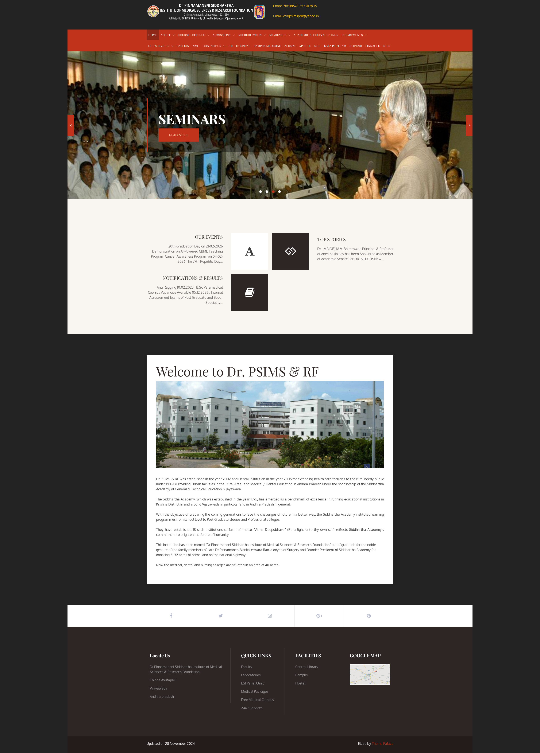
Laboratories (251, 675)
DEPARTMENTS (352, 35)
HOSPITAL (243, 46)
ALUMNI (290, 46)
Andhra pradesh (162, 696)
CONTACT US (212, 46)
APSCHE (305, 46)
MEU (317, 46)
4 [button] (279, 192)
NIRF (386, 46)
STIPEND (356, 46)
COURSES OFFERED (191, 35)
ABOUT (165, 35)
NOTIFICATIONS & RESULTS (193, 278)
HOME (152, 35)
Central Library (306, 667)
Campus (301, 675)
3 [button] (273, 192)
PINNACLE (372, 46)
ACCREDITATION (250, 35)
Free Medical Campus (257, 700)
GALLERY (183, 46)
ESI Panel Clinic (252, 683)
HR (230, 46)
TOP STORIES (331, 239)
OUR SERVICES (158, 46)
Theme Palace (382, 743)
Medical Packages (254, 691)
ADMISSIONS (222, 35)
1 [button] (260, 192)
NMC (196, 46)
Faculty (246, 667)
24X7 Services (251, 708)
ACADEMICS (277, 35)
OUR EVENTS (209, 237)
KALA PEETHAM (335, 46)
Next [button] (469, 125)
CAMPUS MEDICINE (267, 46)
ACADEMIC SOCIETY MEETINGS (316, 35)
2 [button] (267, 192)
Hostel (300, 683)
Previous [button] (71, 125)
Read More (178, 135)
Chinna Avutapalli (163, 680)
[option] (270, 125)
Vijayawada (158, 688)
